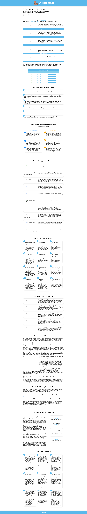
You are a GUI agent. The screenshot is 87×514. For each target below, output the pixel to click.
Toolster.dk (38, 21)
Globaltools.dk (43, 20)
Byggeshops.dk (46, 3)
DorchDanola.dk (32, 21)
